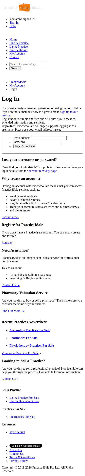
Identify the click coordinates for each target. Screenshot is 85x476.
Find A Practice (19, 43)
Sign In (14, 22)
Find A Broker (18, 50)
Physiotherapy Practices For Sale (31, 345)
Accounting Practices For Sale (29, 330)
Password (19, 142)
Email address (21, 137)
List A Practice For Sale (24, 397)
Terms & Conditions (22, 457)
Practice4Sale (17, 82)
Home (13, 39)
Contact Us (16, 453)
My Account (17, 53)
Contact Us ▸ (11, 285)
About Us (15, 450)
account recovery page (43, 171)
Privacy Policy (18, 460)
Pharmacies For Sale (23, 337)
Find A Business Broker (24, 401)
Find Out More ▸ (13, 311)
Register (7, 242)
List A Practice (18, 46)
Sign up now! (10, 217)
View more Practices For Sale (20, 353)
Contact (14, 57)
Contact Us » (10, 378)
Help (12, 26)
